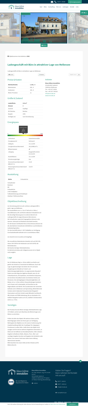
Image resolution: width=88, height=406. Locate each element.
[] (86, 13)
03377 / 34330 (61, 2)
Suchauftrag (51, 7)
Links (77, 7)
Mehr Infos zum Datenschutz (57, 404)
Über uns (58, 7)
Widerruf (60, 402)
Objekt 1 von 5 (73, 74)
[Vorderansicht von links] (44, 27)
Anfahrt (36, 383)
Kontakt (72, 7)
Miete (45, 7)
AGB (55, 402)
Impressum (76, 402)
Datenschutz (67, 402)
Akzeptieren (72, 404)
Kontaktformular (62, 392)
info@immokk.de (50, 93)
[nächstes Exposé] (78, 74)
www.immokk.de (50, 95)
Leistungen (65, 7)
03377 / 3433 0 (61, 381)
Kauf (41, 7)
